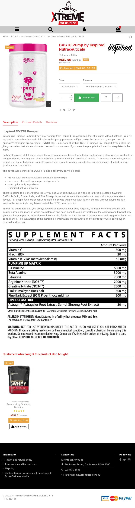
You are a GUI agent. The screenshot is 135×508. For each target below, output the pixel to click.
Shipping (9, 468)
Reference (64, 55)
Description (10, 122)
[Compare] (18, 397)
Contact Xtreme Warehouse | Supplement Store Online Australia (28, 475)
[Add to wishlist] (106, 98)
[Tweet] (64, 110)
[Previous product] (129, 37)
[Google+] (69, 110)
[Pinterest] (74, 110)
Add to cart (89, 97)
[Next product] (131, 37)
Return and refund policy (18, 459)
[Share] (60, 110)
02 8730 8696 (72, 469)
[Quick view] (23, 397)
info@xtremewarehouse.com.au (82, 474)
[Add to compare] (117, 98)
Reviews (51, 122)
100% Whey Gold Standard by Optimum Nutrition (19, 404)
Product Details (32, 122)
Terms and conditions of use (20, 464)
